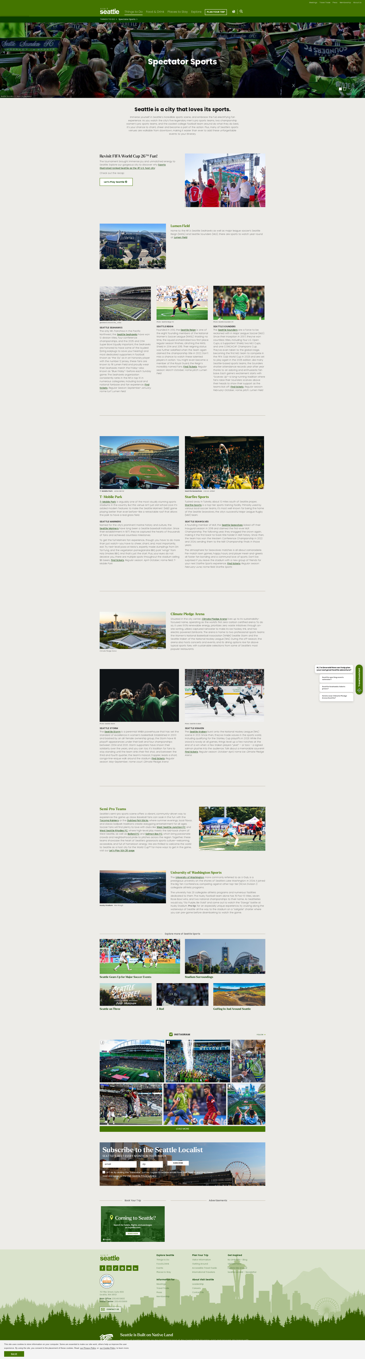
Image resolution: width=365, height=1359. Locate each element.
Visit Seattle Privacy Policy (141, 1176)
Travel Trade (325, 2)
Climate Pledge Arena (214, 619)
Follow (260, 1035)
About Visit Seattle (203, 1280)
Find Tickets (190, 367)
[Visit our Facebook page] (102, 1268)
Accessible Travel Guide (204, 1268)
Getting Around (200, 1264)
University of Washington (190, 877)
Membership (345, 2)
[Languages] (234, 11)
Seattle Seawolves (232, 525)
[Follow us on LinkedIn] (135, 1268)
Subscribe (178, 1163)
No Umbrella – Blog (237, 1260)
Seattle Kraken (198, 732)
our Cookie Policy (107, 1348)
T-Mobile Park (108, 502)
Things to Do (133, 12)
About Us (357, 2)
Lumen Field (180, 237)
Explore (196, 12)
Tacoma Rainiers (109, 821)
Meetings (313, 2)
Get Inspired (235, 1255)
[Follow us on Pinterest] (122, 1268)
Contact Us (113, 1309)
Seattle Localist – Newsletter (242, 1272)
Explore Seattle (165, 1255)
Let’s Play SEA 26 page (122, 851)
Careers (196, 1288)
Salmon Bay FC (153, 834)
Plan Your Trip (216, 12)
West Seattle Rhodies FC (114, 831)
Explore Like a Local (237, 1268)
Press (335, 2)
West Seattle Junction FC (171, 827)
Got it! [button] (14, 1354)
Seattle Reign (188, 330)
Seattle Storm (112, 732)
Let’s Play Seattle (114, 182)
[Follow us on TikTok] (115, 1268)
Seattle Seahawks (127, 335)
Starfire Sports (193, 505)
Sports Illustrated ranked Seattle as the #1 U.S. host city (133, 166)
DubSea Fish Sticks (137, 821)
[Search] (241, 12)
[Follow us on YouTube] (129, 1268)
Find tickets (237, 387)
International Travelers (203, 1272)
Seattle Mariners (109, 528)
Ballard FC (133, 834)
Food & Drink (155, 12)
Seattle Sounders (228, 330)
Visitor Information (201, 1260)
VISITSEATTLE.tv (234, 1264)
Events (160, 1268)
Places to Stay (178, 12)
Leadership (198, 1284)
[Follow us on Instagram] (109, 1268)
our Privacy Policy (88, 1348)
